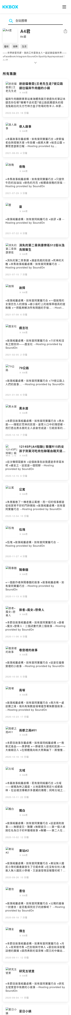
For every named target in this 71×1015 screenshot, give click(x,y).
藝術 (6, 46)
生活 (24, 46)
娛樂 (15, 46)
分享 (65, 31)
